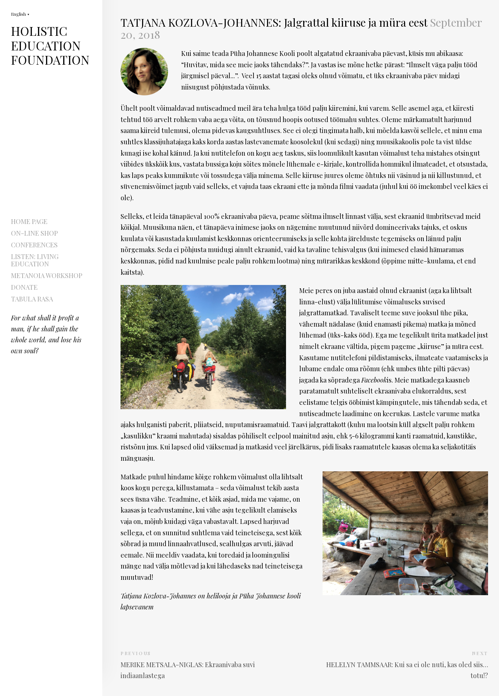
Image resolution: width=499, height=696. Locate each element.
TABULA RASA (32, 298)
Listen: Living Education (34, 260)
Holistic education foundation (50, 52)
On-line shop (34, 233)
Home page (29, 221)
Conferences (34, 244)
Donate (24, 287)
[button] (20, 13)
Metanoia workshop (46, 275)
